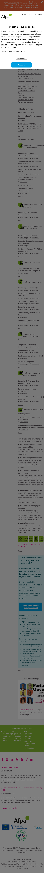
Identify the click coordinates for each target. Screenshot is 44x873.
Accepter (21, 65)
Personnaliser (21, 59)
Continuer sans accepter (32, 14)
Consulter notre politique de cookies (14, 51)
